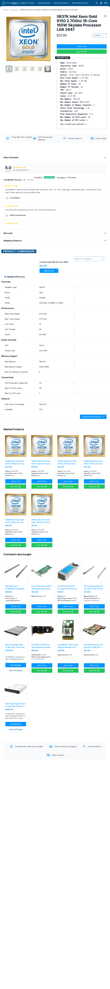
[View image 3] (24, 68)
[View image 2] (16, 68)
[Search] (97, 3)
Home (5, 10)
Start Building (15, 665)
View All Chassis (15, 670)
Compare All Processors (91, 417)
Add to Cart (81, 46)
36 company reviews (20, 170)
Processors (14, 10)
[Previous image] (6, 39)
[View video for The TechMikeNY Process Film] (47, 68)
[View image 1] (9, 68)
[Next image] (50, 39)
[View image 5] (40, 68)
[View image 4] (32, 68)
